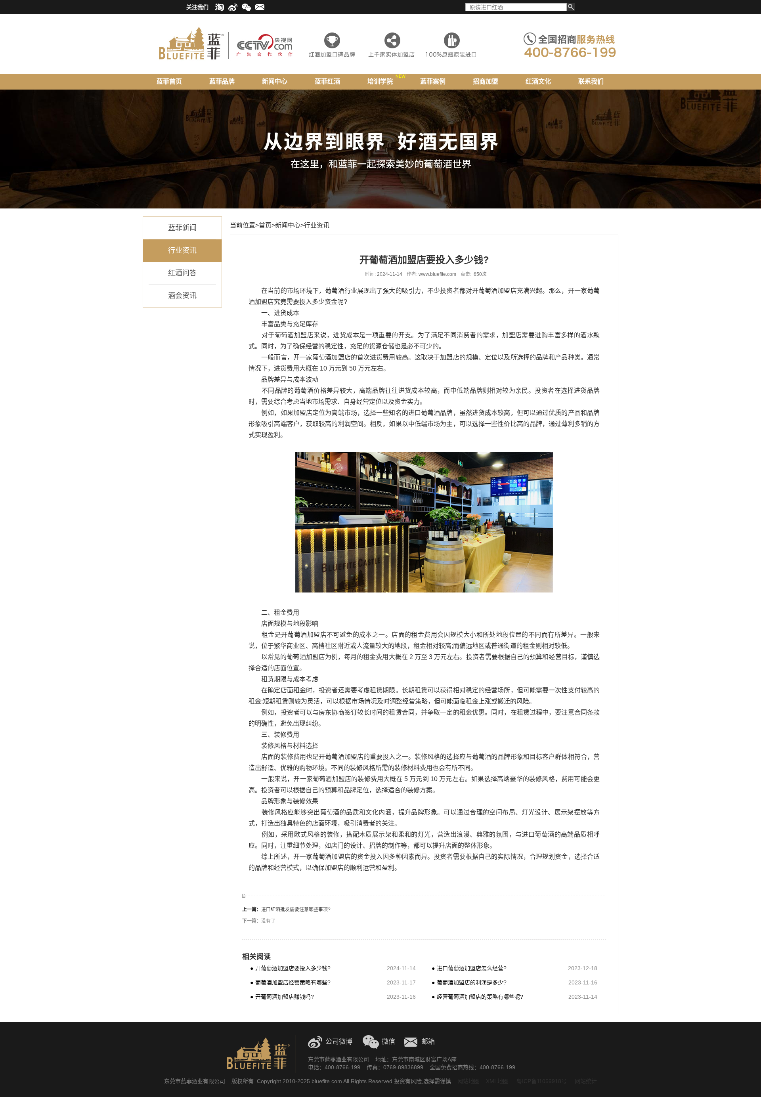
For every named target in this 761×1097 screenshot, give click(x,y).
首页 (265, 225)
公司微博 (338, 1041)
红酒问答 (182, 273)
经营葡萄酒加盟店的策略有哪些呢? (477, 997)
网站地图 (468, 1081)
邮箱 (428, 1041)
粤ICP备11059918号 (541, 1081)
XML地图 (497, 1081)
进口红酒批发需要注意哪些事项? (296, 909)
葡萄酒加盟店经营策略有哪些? (290, 982)
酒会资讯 (182, 296)
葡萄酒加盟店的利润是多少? (469, 982)
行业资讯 (182, 250)
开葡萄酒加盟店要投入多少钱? (290, 968)
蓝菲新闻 (182, 228)
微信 (388, 1041)
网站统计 (586, 1081)
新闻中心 (287, 225)
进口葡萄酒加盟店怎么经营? (469, 968)
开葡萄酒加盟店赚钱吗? (282, 997)
